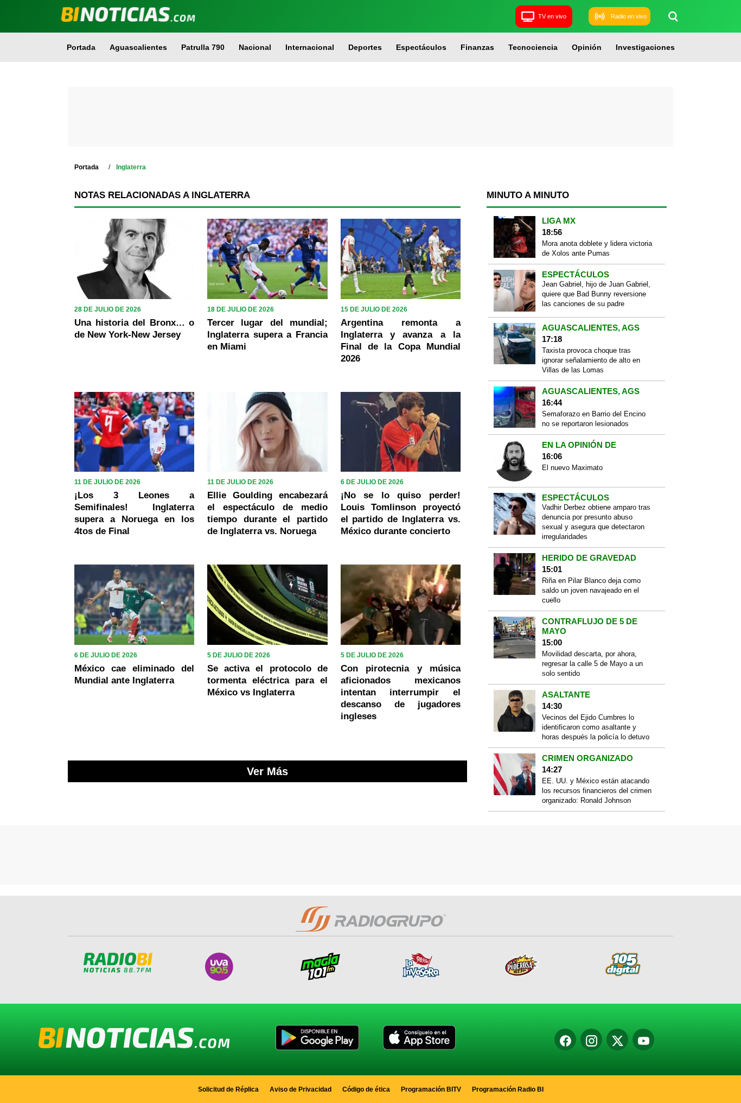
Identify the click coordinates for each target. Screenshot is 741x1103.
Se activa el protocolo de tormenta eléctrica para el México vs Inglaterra (267, 680)
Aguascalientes (138, 47)
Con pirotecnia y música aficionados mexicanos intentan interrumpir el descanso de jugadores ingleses (401, 692)
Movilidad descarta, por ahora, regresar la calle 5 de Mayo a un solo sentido (592, 663)
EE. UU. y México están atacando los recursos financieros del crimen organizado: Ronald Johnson (596, 790)
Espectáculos (421, 47)
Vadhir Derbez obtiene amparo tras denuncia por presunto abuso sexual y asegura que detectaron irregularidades (596, 522)
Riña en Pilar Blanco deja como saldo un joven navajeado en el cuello (591, 590)
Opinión (587, 47)
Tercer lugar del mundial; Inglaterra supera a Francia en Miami (267, 335)
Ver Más (267, 771)
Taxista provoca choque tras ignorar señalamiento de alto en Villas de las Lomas (591, 360)
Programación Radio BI (508, 1089)
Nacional (255, 47)
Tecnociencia (533, 47)
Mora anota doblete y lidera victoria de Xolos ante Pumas (597, 248)
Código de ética (366, 1089)
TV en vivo (552, 16)
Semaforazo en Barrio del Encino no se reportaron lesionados (594, 419)
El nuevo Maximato (572, 468)
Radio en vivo (629, 16)
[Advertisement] (370, 116)
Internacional (309, 47)
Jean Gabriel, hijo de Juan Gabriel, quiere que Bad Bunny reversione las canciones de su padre (596, 294)
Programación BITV (431, 1089)
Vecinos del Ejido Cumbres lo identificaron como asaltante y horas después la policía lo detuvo (595, 727)
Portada (81, 47)
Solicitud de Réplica (228, 1089)
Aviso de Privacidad (300, 1089)
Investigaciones (645, 47)
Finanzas (477, 47)
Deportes (365, 47)
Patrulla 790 (203, 47)
